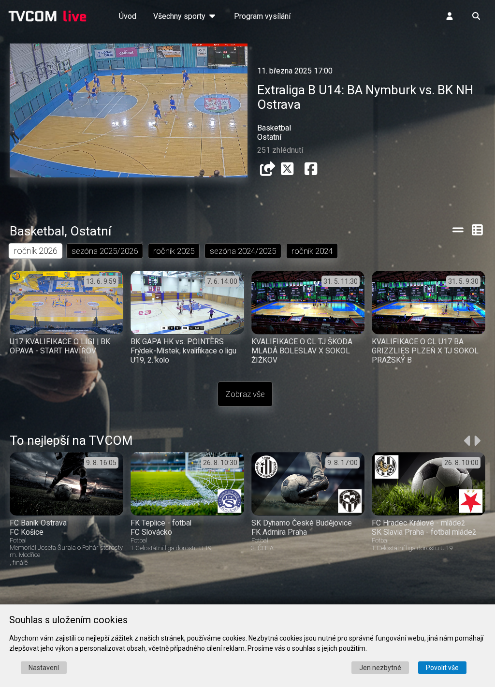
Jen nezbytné (380, 668)
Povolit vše (442, 668)
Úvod (127, 16)
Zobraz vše (245, 394)
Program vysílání (262, 16)
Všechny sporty (180, 16)
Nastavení (44, 668)
